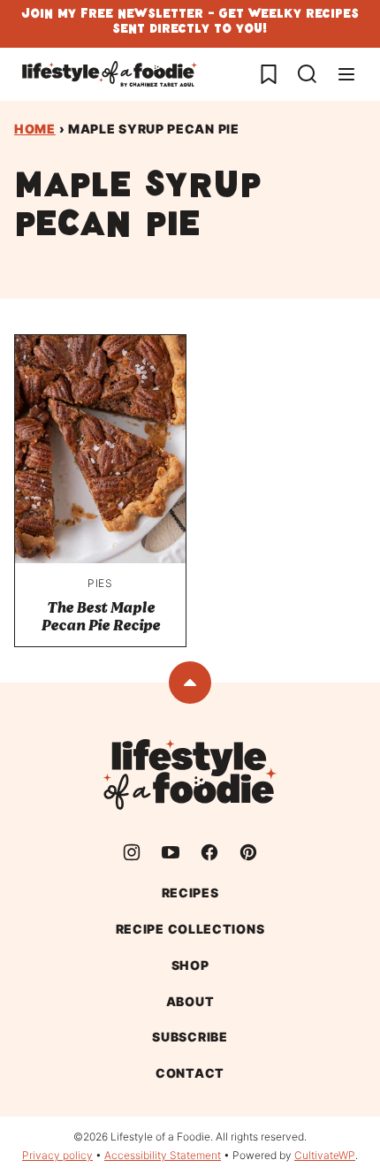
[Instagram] (131, 852)
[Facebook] (209, 852)
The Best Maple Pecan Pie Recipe (100, 617)
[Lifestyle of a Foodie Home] (109, 74)
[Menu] (346, 74)
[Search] (307, 74)
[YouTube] (170, 852)
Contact (190, 1072)
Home (35, 128)
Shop (190, 965)
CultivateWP (324, 1155)
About (190, 1001)
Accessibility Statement (162, 1155)
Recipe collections (190, 928)
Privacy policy (57, 1155)
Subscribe (189, 1036)
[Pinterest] (248, 852)
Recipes (190, 892)
